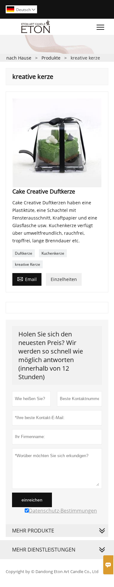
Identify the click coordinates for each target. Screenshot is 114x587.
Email (27, 278)
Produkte (50, 58)
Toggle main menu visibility (100, 26)
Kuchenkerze (52, 253)
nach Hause (18, 58)
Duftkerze (23, 253)
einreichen (32, 499)
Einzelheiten (64, 279)
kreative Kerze (27, 264)
